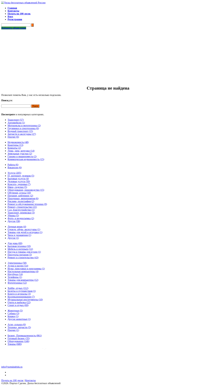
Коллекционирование (21, 296)
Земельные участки (20, 153)
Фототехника (17, 282)
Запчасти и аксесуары (22, 134)
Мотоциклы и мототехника (24, 125)
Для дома (15, 243)
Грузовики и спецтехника (23, 128)
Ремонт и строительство (23, 257)
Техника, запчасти (19, 327)
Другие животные (19, 319)
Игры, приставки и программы (26, 268)
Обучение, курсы (19, 192)
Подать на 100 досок (12, 380)
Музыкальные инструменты (25, 299)
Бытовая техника (19, 246)
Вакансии (15, 167)
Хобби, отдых (18, 288)
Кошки (13, 316)
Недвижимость (18, 142)
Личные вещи (17, 226)
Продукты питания (20, 254)
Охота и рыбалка (19, 302)
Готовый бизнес (19, 338)
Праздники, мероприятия (23, 198)
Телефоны (15, 277)
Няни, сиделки (17, 187)
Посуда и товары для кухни (24, 251)
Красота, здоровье (19, 184)
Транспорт (16, 119)
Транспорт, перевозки (21, 212)
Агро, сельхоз (17, 324)
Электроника (17, 263)
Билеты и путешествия (22, 291)
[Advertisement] (108, 53)
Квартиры (15, 145)
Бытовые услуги (18, 178)
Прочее (13, 137)
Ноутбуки (15, 274)
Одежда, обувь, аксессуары (24, 229)
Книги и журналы (19, 294)
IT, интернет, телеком (21, 175)
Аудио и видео (18, 265)
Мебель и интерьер (20, 249)
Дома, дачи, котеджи (21, 150)
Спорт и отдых (18, 305)
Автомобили (16, 122)
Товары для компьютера (23, 280)
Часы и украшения (19, 235)
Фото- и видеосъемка (21, 218)
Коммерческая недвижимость (26, 159)
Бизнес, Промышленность (25, 335)
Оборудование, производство (26, 190)
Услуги (14, 173)
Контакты (30, 380)
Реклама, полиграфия (21, 201)
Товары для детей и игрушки (25, 232)
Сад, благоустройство (21, 209)
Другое (14, 221)
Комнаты (14, 148)
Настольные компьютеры (23, 271)
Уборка (13, 215)
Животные (15, 310)
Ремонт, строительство (22, 207)
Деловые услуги (19, 181)
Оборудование (18, 341)
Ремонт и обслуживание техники (27, 204)
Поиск (35, 106)
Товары (15, 344)
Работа (13, 164)
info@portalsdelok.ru (11, 366)
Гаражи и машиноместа (22, 156)
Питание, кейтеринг (20, 195)
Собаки (13, 313)
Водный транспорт (20, 131)
